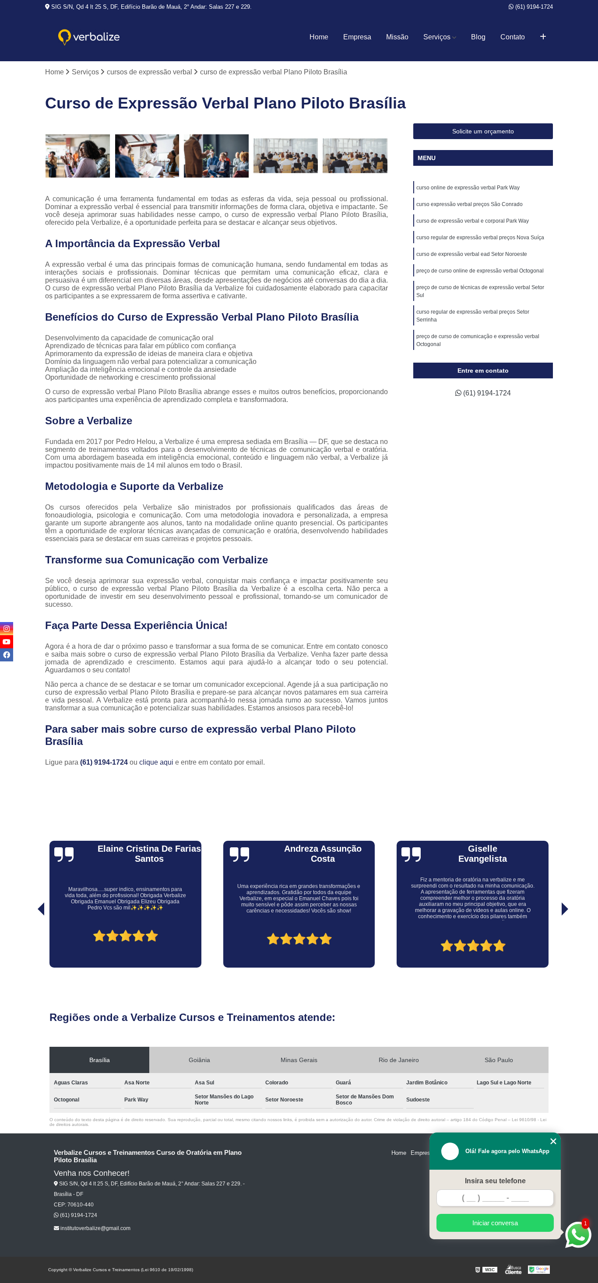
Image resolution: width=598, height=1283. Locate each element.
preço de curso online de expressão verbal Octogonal (480, 271)
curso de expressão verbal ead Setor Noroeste (471, 254)
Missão (397, 37)
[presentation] (29, 942)
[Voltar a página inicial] (89, 37)
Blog (478, 37)
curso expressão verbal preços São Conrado (469, 204)
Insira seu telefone (495, 1181)
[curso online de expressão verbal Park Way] (77, 156)
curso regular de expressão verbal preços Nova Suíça (480, 237)
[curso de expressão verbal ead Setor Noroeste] (355, 156)
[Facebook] (6, 654)
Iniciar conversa (495, 1223)
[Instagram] (6, 628)
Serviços (436, 37)
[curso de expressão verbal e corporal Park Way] (216, 156)
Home (319, 37)
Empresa (357, 37)
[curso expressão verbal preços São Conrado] (147, 156)
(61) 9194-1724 (533, 6)
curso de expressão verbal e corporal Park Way (472, 221)
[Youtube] (6, 641)
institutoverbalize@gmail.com (94, 1228)
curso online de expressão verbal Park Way (468, 188)
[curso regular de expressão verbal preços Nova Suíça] (286, 156)
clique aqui (156, 762)
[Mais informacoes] (543, 37)
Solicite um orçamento (483, 131)
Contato (512, 37)
